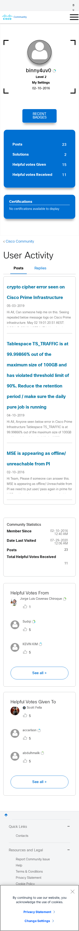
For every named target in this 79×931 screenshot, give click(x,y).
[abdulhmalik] (29, 761)
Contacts (22, 836)
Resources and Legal (26, 850)
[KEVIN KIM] (28, 652)
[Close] (72, 891)
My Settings (41, 82)
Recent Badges (40, 115)
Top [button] (6, 815)
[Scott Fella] (28, 716)
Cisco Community (20, 241)
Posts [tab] (18, 268)
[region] (39, 908)
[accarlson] (27, 739)
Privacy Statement (37, 912)
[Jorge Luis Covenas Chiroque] (39, 607)
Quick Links (18, 826)
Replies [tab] (40, 268)
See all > (39, 673)
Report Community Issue (33, 859)
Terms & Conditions (29, 871)
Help (19, 865)
